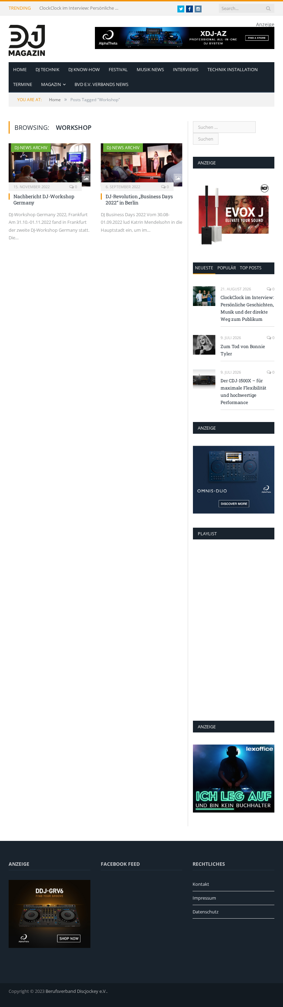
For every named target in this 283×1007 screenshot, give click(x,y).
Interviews (185, 69)
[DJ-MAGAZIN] (27, 39)
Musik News (150, 69)
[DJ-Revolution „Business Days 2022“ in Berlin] (142, 164)
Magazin (51, 84)
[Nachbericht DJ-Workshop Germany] (49, 164)
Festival (118, 69)
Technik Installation (232, 69)
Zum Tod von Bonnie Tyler (243, 350)
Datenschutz (205, 912)
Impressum (204, 898)
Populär (226, 268)
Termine (22, 84)
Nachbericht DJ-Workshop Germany (43, 199)
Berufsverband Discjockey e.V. (76, 991)
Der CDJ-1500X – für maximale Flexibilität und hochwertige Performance (243, 391)
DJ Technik (47, 69)
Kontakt (201, 884)
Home (20, 69)
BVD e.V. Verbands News (101, 84)
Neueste (204, 268)
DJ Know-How (84, 69)
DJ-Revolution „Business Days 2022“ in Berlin (139, 199)
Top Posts (251, 268)
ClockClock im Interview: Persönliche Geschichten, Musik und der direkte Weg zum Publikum (80, 8)
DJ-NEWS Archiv (30, 148)
